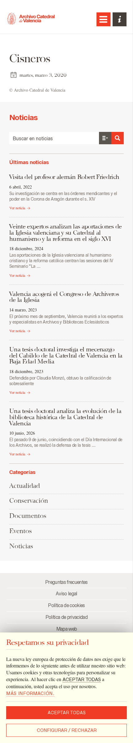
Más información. (30, 693)
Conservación (28, 500)
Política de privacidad (66, 617)
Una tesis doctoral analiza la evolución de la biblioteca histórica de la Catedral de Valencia (65, 417)
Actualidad (24, 485)
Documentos (27, 515)
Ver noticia (17, 207)
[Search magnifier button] (117, 138)
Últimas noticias (29, 162)
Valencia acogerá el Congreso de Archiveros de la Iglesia (64, 297)
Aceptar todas (67, 712)
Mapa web (66, 629)
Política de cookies (66, 605)
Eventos (20, 531)
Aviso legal (66, 593)
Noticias (21, 546)
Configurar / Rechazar (67, 730)
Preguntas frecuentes (66, 582)
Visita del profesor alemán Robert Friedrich (64, 177)
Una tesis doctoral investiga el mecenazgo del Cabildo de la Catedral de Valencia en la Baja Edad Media (65, 355)
